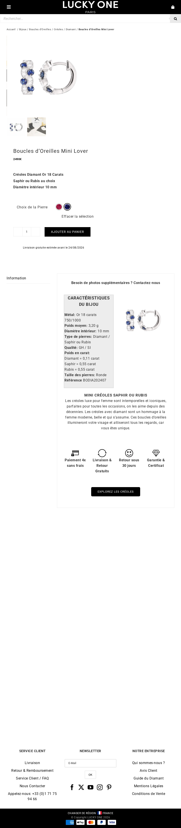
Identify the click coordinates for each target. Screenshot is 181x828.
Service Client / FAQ (32, 778)
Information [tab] (16, 278)
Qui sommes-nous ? (148, 763)
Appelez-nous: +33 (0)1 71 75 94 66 (32, 796)
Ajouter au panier (67, 232)
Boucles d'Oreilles (40, 29)
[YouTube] (91, 787)
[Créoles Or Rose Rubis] (132, 532)
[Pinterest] (109, 787)
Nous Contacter (32, 786)
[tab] (88, 301)
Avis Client (148, 770)
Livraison (32, 763)
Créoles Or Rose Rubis (132, 614)
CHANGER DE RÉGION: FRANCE (90, 813)
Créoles (58, 29)
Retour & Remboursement (32, 770)
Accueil (11, 29)
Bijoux (22, 29)
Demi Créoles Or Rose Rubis (48, 718)
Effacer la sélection (78, 216)
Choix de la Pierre (32, 207)
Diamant (71, 29)
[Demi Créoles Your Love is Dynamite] (48, 532)
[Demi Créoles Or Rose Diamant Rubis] (132, 635)
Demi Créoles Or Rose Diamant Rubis (132, 718)
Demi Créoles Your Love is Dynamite (48, 614)
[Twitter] (81, 787)
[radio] (59, 207)
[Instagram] (100, 787)
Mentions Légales (148, 786)
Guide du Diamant (149, 778)
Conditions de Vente (148, 794)
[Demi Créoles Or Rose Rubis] (48, 635)
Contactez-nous (147, 283)
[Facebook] (72, 787)
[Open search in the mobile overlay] (90, 18)
